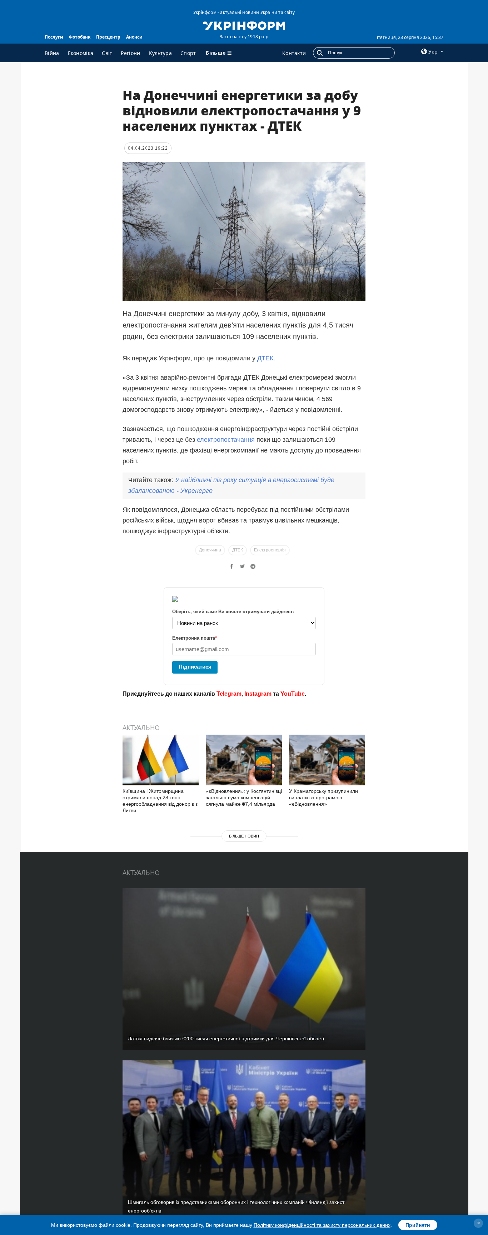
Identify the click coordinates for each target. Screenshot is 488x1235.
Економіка (81, 53)
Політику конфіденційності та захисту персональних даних (322, 1225)
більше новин (244, 836)
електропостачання (226, 439)
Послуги (54, 37)
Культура (160, 53)
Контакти (294, 53)
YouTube (292, 694)
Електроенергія (270, 550)
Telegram (228, 694)
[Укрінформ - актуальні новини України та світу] (244, 25)
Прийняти (417, 1225)
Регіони (130, 53)
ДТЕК (265, 358)
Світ (107, 53)
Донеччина (210, 550)
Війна (52, 53)
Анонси (134, 37)
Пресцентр (108, 37)
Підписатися (195, 667)
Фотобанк (79, 37)
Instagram (258, 694)
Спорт (188, 53)
